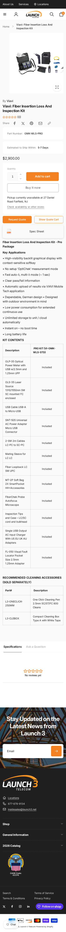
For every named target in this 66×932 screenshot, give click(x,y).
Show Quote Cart (49, 219)
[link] (8, 4)
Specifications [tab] (13, 646)
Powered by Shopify (44, 926)
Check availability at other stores (25, 207)
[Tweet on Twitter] (23, 123)
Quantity (11, 169)
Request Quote (17, 219)
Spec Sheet (36, 231)
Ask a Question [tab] (36, 646)
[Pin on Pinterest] (31, 123)
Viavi (8, 101)
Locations (13, 797)
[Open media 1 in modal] (33, 63)
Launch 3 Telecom (28, 926)
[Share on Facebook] (14, 123)
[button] (5, 14)
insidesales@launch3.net (22, 809)
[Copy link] (49, 123)
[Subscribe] (56, 751)
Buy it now (33, 187)
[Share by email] (40, 123)
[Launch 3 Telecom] (20, 789)
